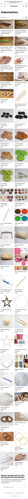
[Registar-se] (24, 487)
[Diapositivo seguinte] (26, 2)
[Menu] (1, 6)
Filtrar (4, 17)
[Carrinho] (26, 6)
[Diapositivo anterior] (1, 2)
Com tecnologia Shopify (19, 493)
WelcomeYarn (10, 493)
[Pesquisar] (4, 6)
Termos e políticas (14, 496)
